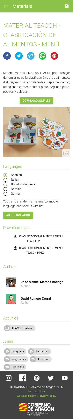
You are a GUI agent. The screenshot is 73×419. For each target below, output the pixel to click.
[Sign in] (66, 5)
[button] (7, 56)
